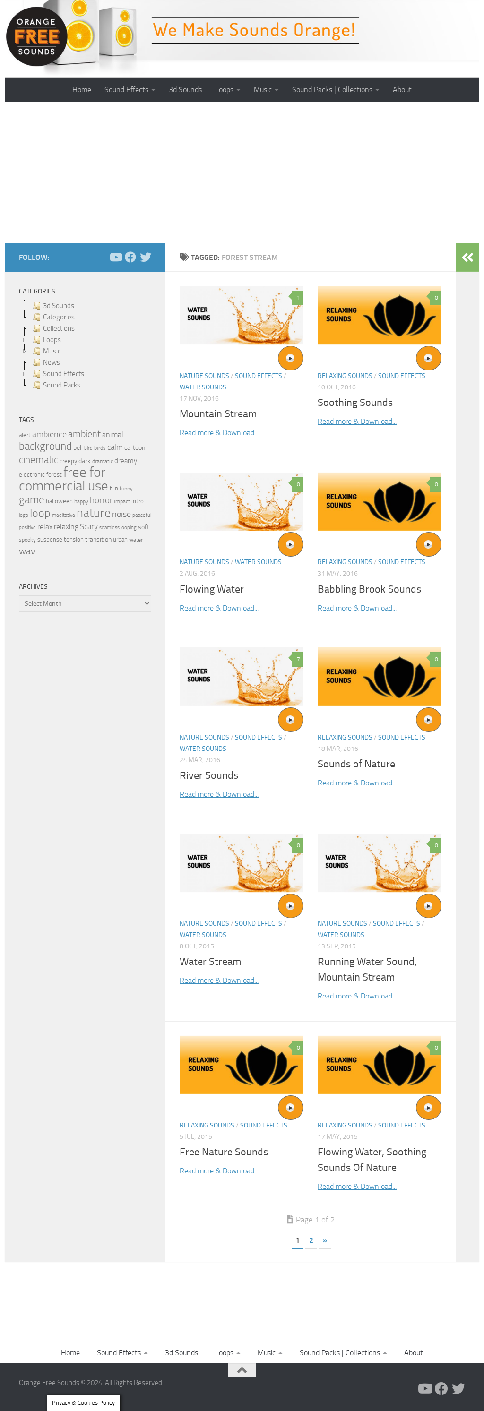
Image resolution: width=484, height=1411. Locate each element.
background (45, 446)
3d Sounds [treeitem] (58, 305)
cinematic (38, 460)
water (136, 539)
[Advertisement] (242, 172)
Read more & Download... (219, 432)
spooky (27, 539)
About (402, 89)
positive (27, 528)
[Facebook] (130, 257)
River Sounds (209, 775)
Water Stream (210, 961)
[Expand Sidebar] (467, 257)
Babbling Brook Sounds (369, 589)
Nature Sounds (204, 376)
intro (137, 501)
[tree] (85, 345)
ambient (84, 434)
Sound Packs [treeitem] (61, 385)
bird (88, 448)
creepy (68, 461)
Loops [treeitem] (52, 340)
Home (81, 89)
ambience (49, 434)
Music (263, 89)
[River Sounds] (241, 676)
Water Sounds (203, 387)
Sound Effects (126, 89)
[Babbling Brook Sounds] (379, 502)
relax (44, 526)
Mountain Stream (218, 414)
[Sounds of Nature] (379, 676)
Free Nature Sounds (224, 1152)
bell (78, 448)
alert (25, 435)
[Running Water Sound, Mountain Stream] (379, 863)
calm (115, 447)
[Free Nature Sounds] (241, 1065)
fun (114, 488)
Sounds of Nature (356, 764)
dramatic (102, 461)
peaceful (141, 515)
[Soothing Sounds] (379, 315)
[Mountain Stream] (241, 315)
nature (94, 512)
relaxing (66, 527)
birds (100, 448)
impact (122, 501)
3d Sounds (185, 89)
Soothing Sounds (355, 402)
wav (27, 551)
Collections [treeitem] (59, 328)
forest (54, 474)
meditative (63, 515)
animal (112, 434)
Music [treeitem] (51, 351)
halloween (59, 501)
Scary (89, 526)
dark (84, 461)
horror (101, 500)
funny (126, 488)
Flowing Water (212, 589)
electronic (32, 474)
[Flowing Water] (241, 502)
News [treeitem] (51, 362)
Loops (224, 89)
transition (98, 539)
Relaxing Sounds (345, 376)
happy (81, 501)
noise (121, 514)
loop (40, 513)
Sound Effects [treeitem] (63, 374)
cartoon (134, 448)
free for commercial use (63, 479)
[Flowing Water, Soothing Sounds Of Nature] (379, 1065)
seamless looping (118, 528)
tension (74, 539)
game (31, 499)
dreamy (125, 460)
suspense (49, 539)
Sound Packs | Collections (332, 89)
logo (23, 515)
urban (120, 539)
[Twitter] (145, 257)
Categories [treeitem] (59, 317)
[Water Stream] (241, 863)
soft (143, 527)
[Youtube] (115, 257)
